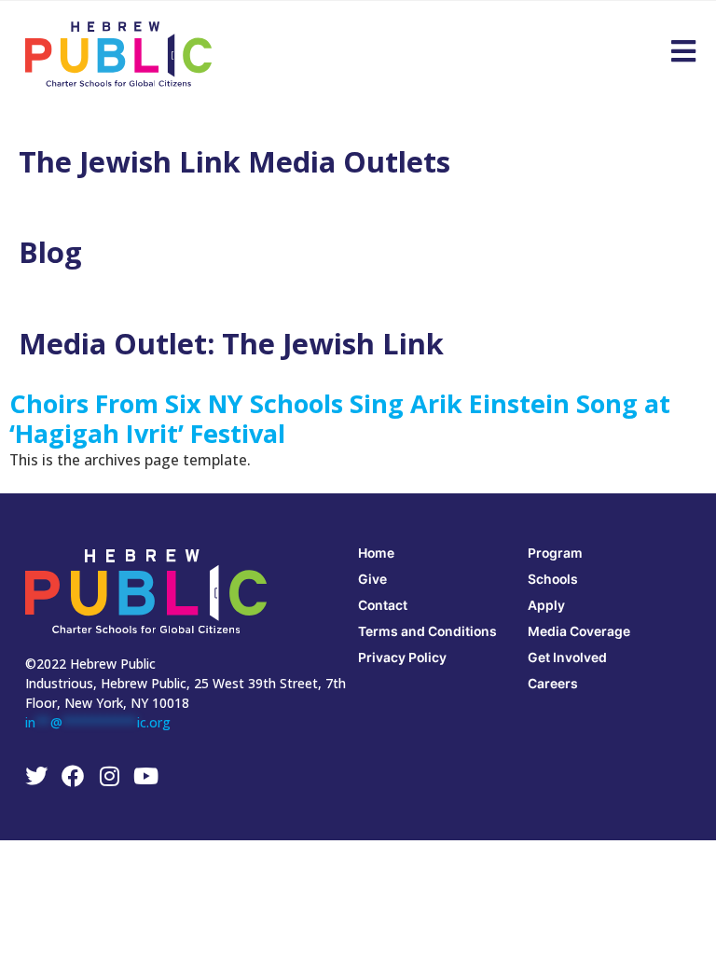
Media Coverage (579, 631)
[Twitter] (36, 776)
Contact (382, 605)
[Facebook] (73, 776)
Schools (553, 579)
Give (372, 579)
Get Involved (567, 657)
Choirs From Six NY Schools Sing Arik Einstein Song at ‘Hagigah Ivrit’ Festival (339, 418)
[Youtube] (145, 776)
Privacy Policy (402, 657)
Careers (553, 683)
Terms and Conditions (427, 631)
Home (376, 553)
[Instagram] (109, 776)
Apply (546, 605)
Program (555, 553)
